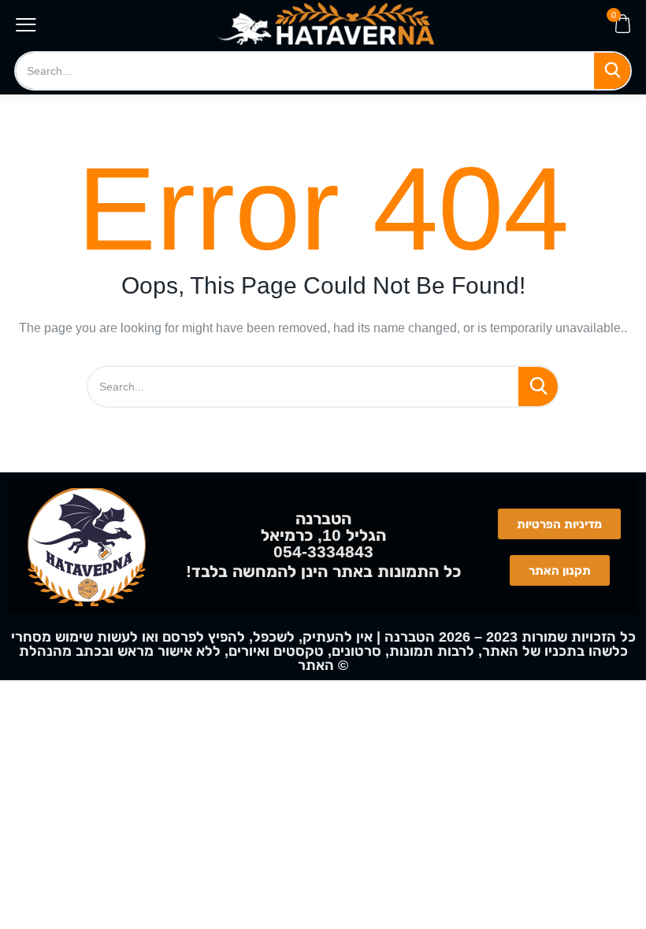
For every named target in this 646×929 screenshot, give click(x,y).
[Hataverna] (325, 24)
